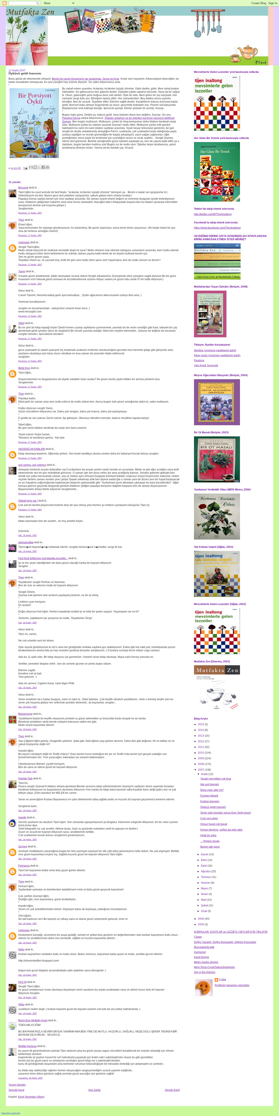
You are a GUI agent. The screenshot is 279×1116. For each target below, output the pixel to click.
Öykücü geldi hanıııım (213, 807)
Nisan (205, 894)
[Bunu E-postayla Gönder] (31, 167)
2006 (201, 918)
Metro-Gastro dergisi (206, 962)
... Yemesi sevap (209, 841)
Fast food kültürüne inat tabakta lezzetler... (43, 558)
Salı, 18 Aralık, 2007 (27, 535)
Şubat (205, 905)
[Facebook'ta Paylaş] (43, 167)
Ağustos (206, 871)
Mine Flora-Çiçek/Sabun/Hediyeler (214, 967)
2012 (201, 741)
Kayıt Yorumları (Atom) (31, 1096)
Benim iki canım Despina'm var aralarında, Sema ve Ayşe (85, 78)
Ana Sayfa (94, 1090)
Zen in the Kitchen (204, 972)
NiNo (21, 949)
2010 (201, 752)
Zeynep (22, 846)
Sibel (21, 323)
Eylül (204, 865)
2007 (201, 769)
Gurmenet (200, 952)
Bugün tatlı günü (210, 846)
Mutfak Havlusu (27, 1046)
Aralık (204, 774)
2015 (201, 724)
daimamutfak (26, 542)
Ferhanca (24, 865)
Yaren (21, 271)
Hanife (22, 817)
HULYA (22, 982)
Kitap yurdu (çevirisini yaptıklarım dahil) (217, 355)
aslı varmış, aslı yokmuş (32, 465)
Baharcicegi (25, 714)
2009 (201, 758)
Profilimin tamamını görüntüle (232, 985)
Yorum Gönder (17, 1084)
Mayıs (205, 888)
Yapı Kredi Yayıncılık (206, 365)
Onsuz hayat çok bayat (213, 824)
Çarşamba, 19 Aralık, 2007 (30, 1078)
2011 (201, 747)
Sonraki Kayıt (16, 1090)
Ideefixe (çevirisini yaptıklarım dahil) (215, 350)
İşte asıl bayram (209, 784)
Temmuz (206, 877)
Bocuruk (23, 187)
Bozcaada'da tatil (204, 947)
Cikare (198, 937)
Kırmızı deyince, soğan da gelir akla (221, 829)
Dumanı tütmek (209, 795)
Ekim (204, 860)
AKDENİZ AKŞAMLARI (31, 449)
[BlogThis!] (35, 167)
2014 (201, 730)
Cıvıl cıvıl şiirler (209, 818)
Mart (204, 899)
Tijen (21, 220)
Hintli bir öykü (208, 835)
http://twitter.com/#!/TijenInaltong (213, 214)
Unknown (24, 242)
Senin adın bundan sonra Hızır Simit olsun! (225, 812)
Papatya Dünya (71, 118)
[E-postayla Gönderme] (25, 168)
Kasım (205, 854)
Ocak (204, 911)
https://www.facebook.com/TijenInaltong (217, 227)
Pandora (199, 360)
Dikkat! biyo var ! (28, 500)
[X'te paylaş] (39, 167)
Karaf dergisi (201, 957)
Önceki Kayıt (172, 1090)
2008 (201, 764)
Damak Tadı (25, 778)
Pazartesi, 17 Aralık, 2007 (30, 213)
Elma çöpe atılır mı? (212, 790)
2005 (201, 924)
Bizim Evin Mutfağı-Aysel (33, 1020)
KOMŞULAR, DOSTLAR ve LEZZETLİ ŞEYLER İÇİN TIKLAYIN (230, 932)
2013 (201, 735)
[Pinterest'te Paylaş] (47, 167)
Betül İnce (24, 368)
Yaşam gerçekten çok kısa (215, 778)
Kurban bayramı (209, 801)
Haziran (206, 882)
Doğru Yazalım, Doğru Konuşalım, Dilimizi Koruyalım (225, 942)
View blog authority (10, 1113)
